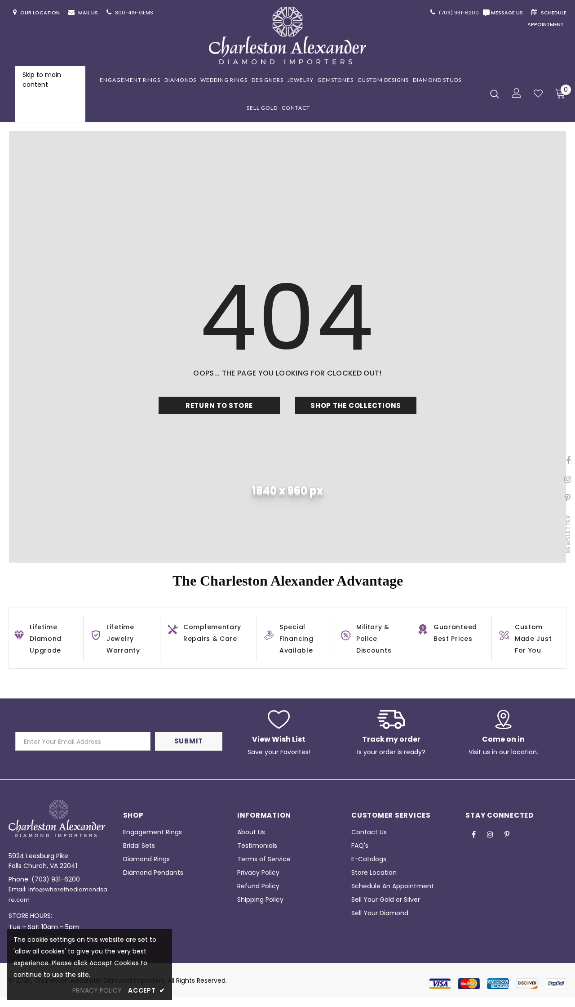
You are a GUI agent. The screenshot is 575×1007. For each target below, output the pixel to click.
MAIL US (88, 12)
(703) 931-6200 (55, 879)
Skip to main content (41, 79)
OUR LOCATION (40, 12)
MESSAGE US (508, 12)
